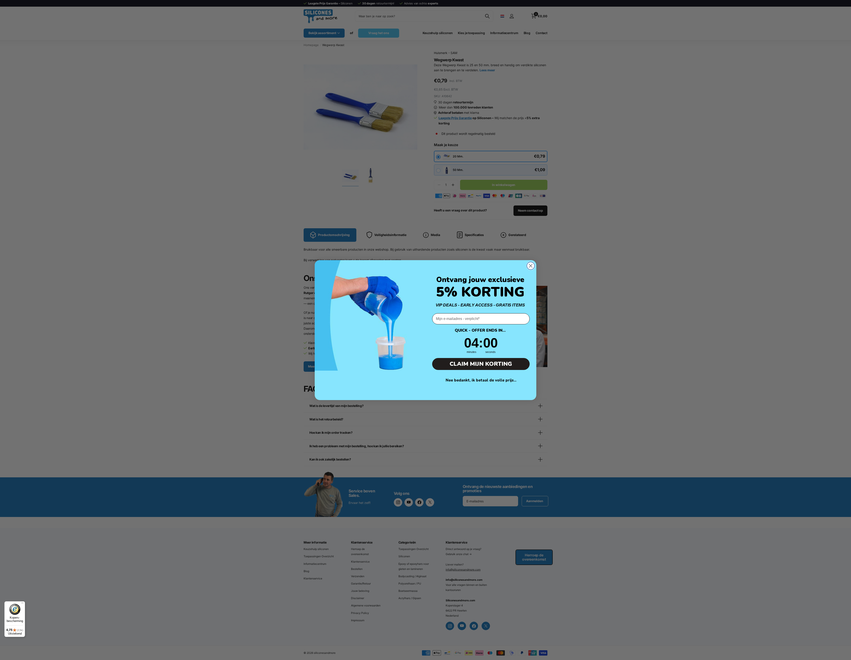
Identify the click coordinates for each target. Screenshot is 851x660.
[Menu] (22, 604)
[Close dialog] (531, 266)
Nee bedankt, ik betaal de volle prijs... (481, 380)
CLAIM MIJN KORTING (481, 364)
